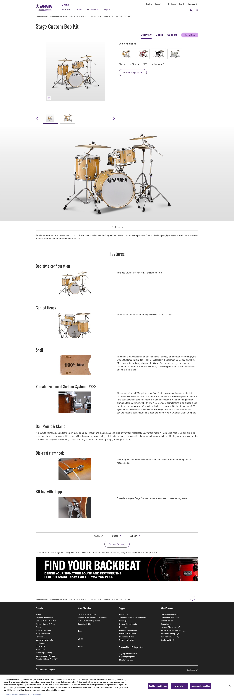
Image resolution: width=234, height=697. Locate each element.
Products (66, 9)
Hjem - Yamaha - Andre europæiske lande (51, 16)
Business (191, 4)
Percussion (40, 636)
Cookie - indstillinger (158, 686)
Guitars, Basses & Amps (45, 624)
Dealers (149, 4)
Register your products (128, 656)
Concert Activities (85, 624)
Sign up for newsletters (128, 653)
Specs (159, 34)
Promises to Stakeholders (171, 630)
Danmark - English (177, 4)
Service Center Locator (128, 624)
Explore (107, 9)
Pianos (38, 614)
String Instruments (43, 633)
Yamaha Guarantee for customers (132, 617)
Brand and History (168, 633)
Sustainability (166, 640)
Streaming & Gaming (44, 652)
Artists (79, 9)
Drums (65, 4)
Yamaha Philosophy (169, 627)
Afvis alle (179, 686)
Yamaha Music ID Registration (131, 647)
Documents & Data (126, 636)
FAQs (121, 620)
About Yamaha (167, 608)
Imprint (8, 694)
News (80, 631)
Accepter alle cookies (200, 686)
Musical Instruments (76, 16)
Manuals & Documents (128, 630)
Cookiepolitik (35, 694)
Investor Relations (168, 636)
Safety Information (126, 640)
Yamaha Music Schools (87, 614)
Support (158, 4)
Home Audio (40, 649)
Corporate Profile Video (170, 617)
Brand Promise (167, 620)
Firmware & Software (127, 633)
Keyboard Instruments (44, 617)
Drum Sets (107, 16)
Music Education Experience (89, 620)
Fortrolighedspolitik (20, 694)
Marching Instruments (44, 640)
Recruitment (166, 624)
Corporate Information (169, 614)
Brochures (123, 627)
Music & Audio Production (46, 620)
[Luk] (230, 686)
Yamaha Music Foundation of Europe (92, 617)
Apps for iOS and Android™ (47, 659)
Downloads (92, 9)
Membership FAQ (126, 659)
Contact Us (123, 614)
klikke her (11, 690)
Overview (146, 34)
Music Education (84, 608)
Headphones (41, 643)
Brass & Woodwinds (44, 630)
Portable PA (40, 646)
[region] (117, 686)
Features (115, 227)
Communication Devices (45, 656)
